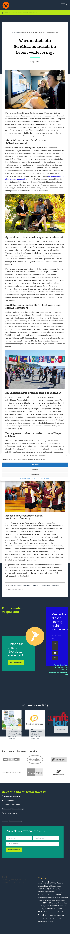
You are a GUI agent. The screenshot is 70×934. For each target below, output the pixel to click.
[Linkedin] (55, 658)
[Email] (55, 653)
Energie (55, 889)
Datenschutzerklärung (37, 478)
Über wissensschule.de (11, 796)
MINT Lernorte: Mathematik (56, 903)
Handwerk (48, 895)
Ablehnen (35, 469)
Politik (48, 908)
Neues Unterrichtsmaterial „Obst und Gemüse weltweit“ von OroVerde (15, 734)
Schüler (42, 911)
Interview (52, 897)
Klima (62, 897)
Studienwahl (59, 912)
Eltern (51, 889)
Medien (58, 900)
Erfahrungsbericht (46, 891)
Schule (53, 908)
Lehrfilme (41, 900)
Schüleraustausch (45, 585)
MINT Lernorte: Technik (56, 906)
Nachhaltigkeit (42, 908)
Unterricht (60, 916)
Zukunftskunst (61, 729)
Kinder (58, 897)
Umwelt (52, 916)
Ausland (60, 883)
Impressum (47, 478)
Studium (43, 915)
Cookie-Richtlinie (25, 478)
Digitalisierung (43, 889)
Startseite (15, 32)
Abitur (39, 883)
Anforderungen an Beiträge (13, 809)
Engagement (61, 889)
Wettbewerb (42, 921)
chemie (59, 886)
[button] (67, 456)
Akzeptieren (35, 464)
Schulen (60, 909)
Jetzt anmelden (14, 850)
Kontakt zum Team (9, 813)
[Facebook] (55, 648)
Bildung (47, 886)
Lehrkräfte (48, 900)
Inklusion (46, 897)
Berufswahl (41, 886)
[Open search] (66, 5)
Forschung (59, 892)
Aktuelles (26, 585)
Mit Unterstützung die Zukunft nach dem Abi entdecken (36, 734)
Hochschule (58, 895)
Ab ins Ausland (17, 585)
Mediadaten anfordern (11, 805)
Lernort (53, 900)
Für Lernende (33, 585)
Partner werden (8, 800)
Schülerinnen (50, 912)
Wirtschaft (50, 921)
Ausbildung (49, 882)
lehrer (66, 897)
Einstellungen (35, 474)
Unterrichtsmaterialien (56, 919)
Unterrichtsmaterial (43, 919)
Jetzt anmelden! (15, 662)
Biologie (53, 886)
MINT (45, 903)
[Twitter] (55, 643)
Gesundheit (41, 895)
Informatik (41, 897)
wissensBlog (56, 585)
